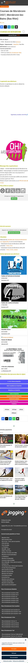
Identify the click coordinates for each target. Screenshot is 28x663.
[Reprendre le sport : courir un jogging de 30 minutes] (6, 472)
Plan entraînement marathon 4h (9, 596)
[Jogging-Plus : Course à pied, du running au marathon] (10, 2)
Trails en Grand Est (14, 393)
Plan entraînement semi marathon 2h (11, 609)
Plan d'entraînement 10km (15, 52)
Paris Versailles (5, 545)
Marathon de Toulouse (7, 573)
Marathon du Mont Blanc (8, 582)
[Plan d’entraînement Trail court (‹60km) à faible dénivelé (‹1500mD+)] (21, 490)
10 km (7, 245)
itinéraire (18, 42)
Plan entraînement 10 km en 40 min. (10, 626)
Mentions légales (5, 522)
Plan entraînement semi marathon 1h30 (11, 613)
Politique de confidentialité (18, 661)
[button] (25, 640)
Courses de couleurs (14, 398)
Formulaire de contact (6, 529)
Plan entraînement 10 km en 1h (9, 621)
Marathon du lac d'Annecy (8, 579)
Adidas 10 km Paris (6, 550)
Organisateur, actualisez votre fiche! (18, 114)
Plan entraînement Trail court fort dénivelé (12, 636)
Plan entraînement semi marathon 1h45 (11, 611)
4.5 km (11, 249)
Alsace (14, 413)
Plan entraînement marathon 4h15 (10, 594)
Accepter (14, 649)
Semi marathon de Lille (7, 569)
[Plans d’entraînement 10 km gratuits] (6, 439)
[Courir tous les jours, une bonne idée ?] (6, 490)
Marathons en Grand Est (14, 390)
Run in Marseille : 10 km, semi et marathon (12, 562)
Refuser (14, 653)
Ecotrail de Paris (5, 577)
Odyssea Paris (5, 564)
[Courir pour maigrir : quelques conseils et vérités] (21, 472)
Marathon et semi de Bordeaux (9, 554)
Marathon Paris (5, 537)
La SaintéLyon (5, 556)
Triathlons (14, 403)
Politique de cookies (7, 661)
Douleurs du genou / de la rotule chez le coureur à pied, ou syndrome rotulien (21, 463)
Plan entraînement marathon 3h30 (10, 600)
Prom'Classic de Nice (7, 575)
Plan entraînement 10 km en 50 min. (10, 623)
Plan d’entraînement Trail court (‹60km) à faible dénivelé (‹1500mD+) (21, 497)
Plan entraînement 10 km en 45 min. (10, 624)
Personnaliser (14, 657)
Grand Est (15, 44)
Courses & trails (4, 6)
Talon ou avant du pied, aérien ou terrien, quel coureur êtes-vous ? (5, 463)
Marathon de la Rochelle (7, 571)
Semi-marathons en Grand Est (14, 385)
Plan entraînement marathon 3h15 (10, 602)
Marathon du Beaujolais (7, 558)
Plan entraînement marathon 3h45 (10, 598)
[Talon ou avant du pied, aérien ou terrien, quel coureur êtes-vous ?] (6, 455)
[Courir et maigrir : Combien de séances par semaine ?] (21, 439)
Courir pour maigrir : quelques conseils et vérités (20, 480)
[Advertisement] (14, 68)
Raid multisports (14, 401)
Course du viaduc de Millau (8, 560)
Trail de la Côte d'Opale (7, 581)
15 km (14, 409)
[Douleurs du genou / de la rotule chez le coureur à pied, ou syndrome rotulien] (21, 455)
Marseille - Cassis (6, 549)
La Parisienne (5, 547)
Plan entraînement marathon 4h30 (10, 592)
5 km (11, 245)
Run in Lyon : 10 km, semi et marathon (11, 541)
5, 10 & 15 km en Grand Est (14, 381)
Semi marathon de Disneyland (9, 584)
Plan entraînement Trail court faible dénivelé (12, 634)
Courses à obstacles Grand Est (14, 396)
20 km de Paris (5, 543)
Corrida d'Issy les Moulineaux (9, 567)
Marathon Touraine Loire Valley (9, 552)
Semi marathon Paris (7, 539)
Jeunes (16, 249)
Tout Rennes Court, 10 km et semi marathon (12, 566)
